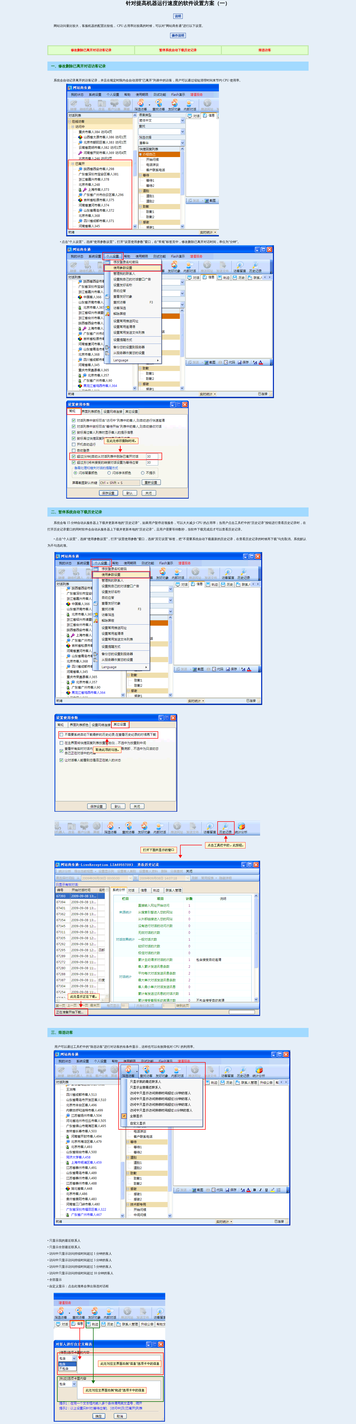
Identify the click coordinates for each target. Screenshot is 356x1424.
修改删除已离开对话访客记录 (91, 50)
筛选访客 (265, 50)
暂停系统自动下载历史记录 (178, 50)
